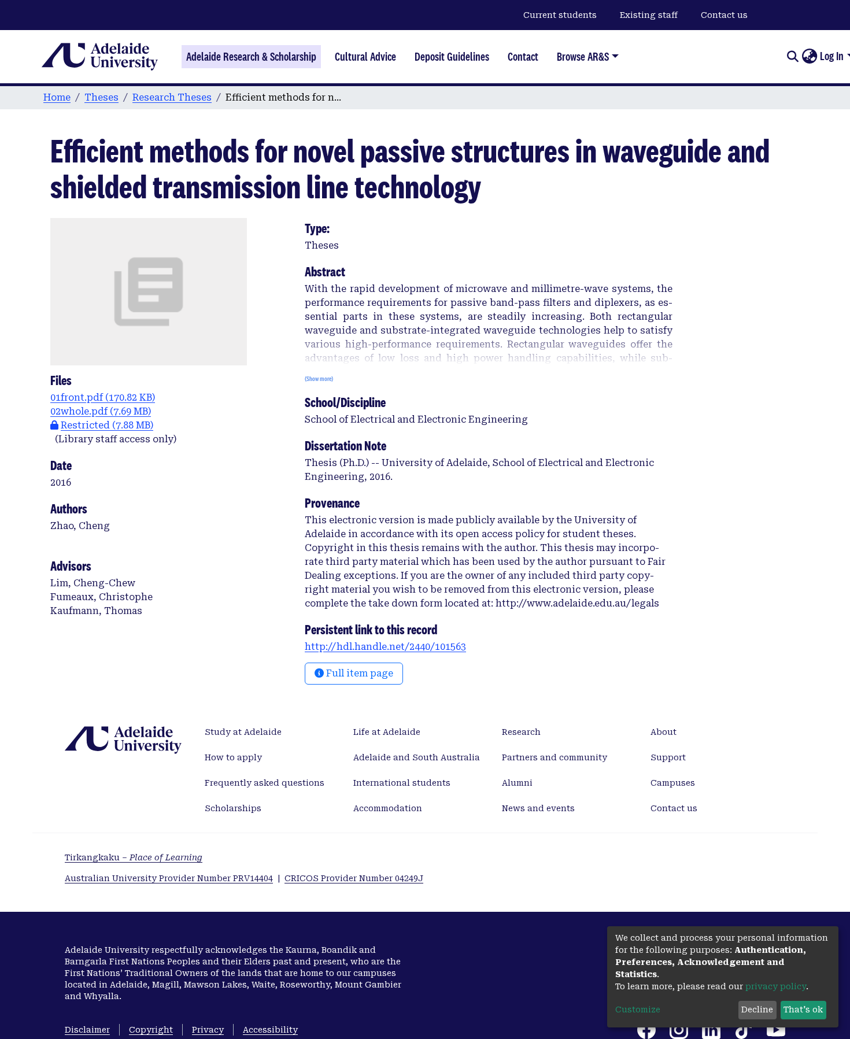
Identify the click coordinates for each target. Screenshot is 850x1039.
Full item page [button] (358, 673)
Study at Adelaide (243, 732)
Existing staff (649, 15)
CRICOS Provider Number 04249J (353, 878)
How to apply (233, 757)
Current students (560, 15)
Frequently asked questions (264, 782)
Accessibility (270, 1029)
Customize (637, 1009)
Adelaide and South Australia (416, 757)
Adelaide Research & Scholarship (251, 57)
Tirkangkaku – (133, 857)
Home (57, 97)
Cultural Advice (365, 57)
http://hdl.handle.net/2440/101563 (385, 646)
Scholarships (233, 808)
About (664, 732)
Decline (757, 1009)
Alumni (517, 782)
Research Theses (172, 97)
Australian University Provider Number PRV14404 (169, 878)
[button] (809, 57)
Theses (101, 97)
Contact (523, 57)
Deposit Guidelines (452, 57)
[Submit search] (792, 57)
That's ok (803, 1009)
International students (401, 782)
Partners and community (554, 757)
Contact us (724, 15)
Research (521, 732)
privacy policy (775, 986)
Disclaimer (87, 1029)
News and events (538, 808)
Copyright (151, 1029)
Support (668, 757)
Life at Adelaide (386, 732)
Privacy (208, 1029)
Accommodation (387, 808)
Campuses (673, 782)
